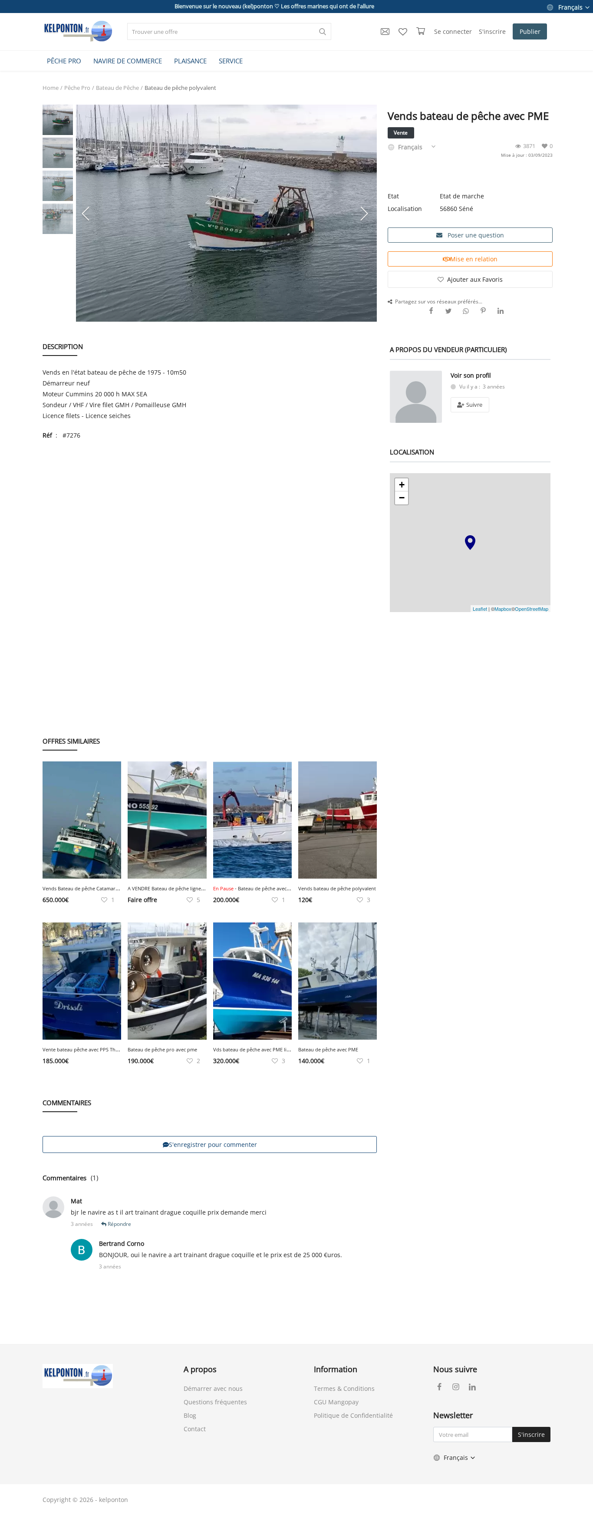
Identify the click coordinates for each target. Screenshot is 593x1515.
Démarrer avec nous (213, 1388)
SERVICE (231, 60)
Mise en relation (473, 259)
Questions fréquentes (215, 1402)
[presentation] (87, 213)
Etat (393, 196)
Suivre (473, 404)
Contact (195, 1429)
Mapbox (502, 608)
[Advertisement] (210, 510)
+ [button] (402, 484)
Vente (401, 132)
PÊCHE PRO (64, 60)
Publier (530, 31)
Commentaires (64, 1177)
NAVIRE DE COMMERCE (127, 60)
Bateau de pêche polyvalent (180, 88)
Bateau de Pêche (117, 88)
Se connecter (453, 31)
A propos (200, 1369)
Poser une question (475, 235)
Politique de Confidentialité (353, 1415)
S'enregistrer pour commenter (213, 1144)
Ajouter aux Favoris (475, 279)
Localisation (405, 208)
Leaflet (480, 608)
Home (51, 88)
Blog (190, 1415)
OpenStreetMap (531, 608)
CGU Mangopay (336, 1402)
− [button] (402, 497)
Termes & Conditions (344, 1388)
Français (570, 7)
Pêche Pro (77, 88)
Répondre (118, 1224)
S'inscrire (492, 31)
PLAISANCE (190, 60)
